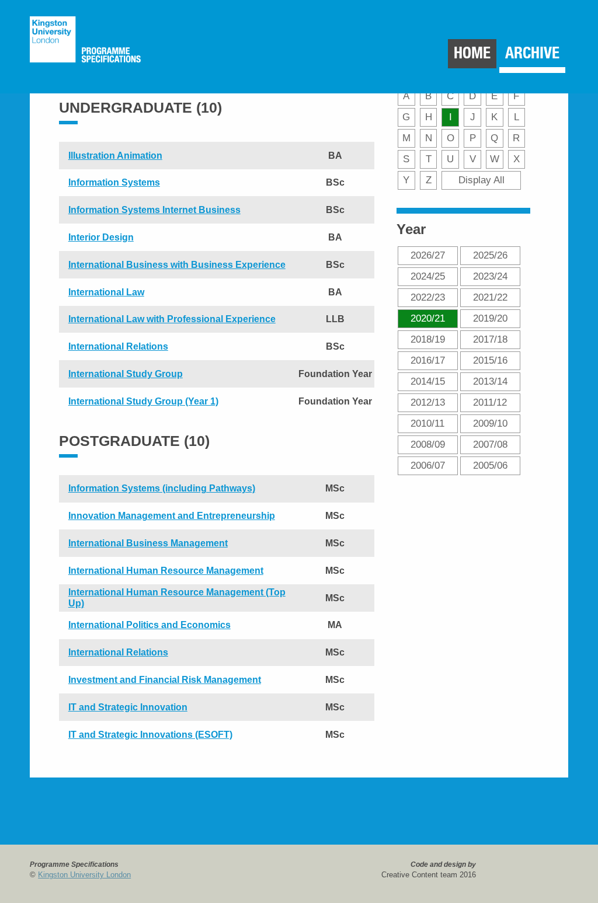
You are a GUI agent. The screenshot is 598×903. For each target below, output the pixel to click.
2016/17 (428, 360)
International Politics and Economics (149, 625)
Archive (532, 52)
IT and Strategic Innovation (127, 707)
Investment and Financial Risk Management (164, 680)
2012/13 (428, 402)
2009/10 (490, 423)
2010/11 (427, 423)
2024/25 (428, 276)
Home (472, 52)
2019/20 (490, 318)
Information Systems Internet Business (154, 210)
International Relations (118, 346)
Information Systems (114, 182)
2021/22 (490, 297)
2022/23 (428, 297)
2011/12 (490, 402)
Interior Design (101, 237)
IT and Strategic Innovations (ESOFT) (150, 735)
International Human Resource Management (165, 571)
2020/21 (428, 318)
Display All (481, 180)
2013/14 (490, 381)
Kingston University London (84, 874)
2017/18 (490, 339)
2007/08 (490, 444)
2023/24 (490, 276)
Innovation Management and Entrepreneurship (171, 516)
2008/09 (428, 444)
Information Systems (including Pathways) (161, 488)
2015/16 (490, 360)
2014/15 (428, 381)
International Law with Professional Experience (172, 319)
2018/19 (428, 339)
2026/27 (428, 255)
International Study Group (125, 374)
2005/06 (490, 465)
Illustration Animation (115, 156)
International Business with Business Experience (177, 265)
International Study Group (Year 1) (143, 401)
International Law (106, 292)
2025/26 (490, 255)
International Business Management (148, 543)
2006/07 (428, 465)
